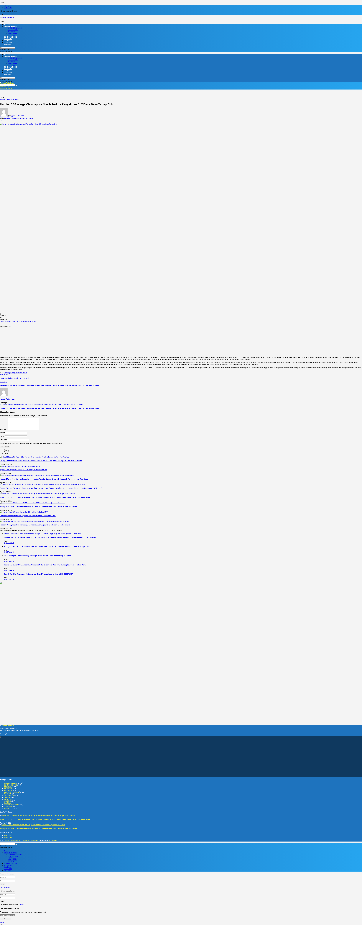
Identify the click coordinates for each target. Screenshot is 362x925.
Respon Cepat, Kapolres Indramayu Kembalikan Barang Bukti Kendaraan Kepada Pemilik (35, 525)
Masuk (22, 905)
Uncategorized (8, 808)
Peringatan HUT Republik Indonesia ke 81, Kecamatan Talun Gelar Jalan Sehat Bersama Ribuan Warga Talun (46, 547)
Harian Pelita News (17, 115)
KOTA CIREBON (13, 30)
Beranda (2, 100)
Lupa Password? (5, 888)
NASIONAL (7, 44)
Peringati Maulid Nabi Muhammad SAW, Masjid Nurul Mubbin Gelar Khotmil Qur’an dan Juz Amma (38, 507)
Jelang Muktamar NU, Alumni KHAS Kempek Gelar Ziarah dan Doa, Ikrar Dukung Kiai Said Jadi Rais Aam (41, 461)
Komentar (3, 429)
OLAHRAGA (7, 41)
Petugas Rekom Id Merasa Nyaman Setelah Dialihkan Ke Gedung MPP (28, 516)
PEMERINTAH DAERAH (11, 805)
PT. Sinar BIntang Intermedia (28, 841)
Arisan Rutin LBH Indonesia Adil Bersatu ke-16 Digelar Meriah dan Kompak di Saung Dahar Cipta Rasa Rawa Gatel (45, 497)
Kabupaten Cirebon (21, 373)
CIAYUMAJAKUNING (10, 26)
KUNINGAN (11, 35)
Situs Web (3, 440)
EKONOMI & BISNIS (10, 37)
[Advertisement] (181, 342)
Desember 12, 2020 (6, 117)
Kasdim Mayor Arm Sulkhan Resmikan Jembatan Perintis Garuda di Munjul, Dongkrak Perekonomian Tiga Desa (44, 479)
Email (2, 436)
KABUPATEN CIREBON (15, 28)
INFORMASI (8, 788)
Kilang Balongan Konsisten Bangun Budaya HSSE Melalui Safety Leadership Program (37, 556)
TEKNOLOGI (8, 42)
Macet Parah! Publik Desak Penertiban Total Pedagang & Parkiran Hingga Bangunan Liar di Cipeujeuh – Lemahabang (50, 537)
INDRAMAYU (12, 32)
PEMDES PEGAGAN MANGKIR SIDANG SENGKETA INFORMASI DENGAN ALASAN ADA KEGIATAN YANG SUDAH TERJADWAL (49, 408)
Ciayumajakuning (9, 373)
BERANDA (7, 24)
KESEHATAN (8, 39)
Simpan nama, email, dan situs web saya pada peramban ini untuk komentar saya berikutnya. (32, 443)
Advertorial (7, 6)
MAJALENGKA (12, 33)
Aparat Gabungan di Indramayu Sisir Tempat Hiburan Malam (23, 470)
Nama (2, 433)
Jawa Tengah (8, 790)
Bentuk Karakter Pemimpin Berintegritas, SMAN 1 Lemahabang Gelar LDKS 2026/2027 (38, 574)
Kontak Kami (8, 8)
